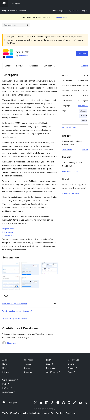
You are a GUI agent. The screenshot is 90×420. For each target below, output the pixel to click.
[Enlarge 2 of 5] (16, 279)
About (5, 360)
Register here (8, 229)
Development (49, 66)
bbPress (7, 388)
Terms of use (8, 236)
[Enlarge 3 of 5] (35, 265)
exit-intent (83, 116)
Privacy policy (8, 232)
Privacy (5, 372)
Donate (72, 368)
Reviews (19, 66)
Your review (67, 149)
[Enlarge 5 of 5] (54, 265)
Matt (5, 384)
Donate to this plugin (71, 193)
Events (71, 364)
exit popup (83, 111)
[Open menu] (86, 3)
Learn (48, 360)
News (4, 364)
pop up (84, 120)
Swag (71, 372)
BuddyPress (8, 392)
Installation (33, 66)
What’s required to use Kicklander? (17, 311)
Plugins (27, 368)
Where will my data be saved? (15, 318)
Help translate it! (61, 17)
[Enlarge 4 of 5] (35, 280)
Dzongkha (12, 403)
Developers (51, 368)
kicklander (23, 55)
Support (84, 66)
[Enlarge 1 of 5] (16, 265)
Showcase (28, 360)
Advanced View (69, 127)
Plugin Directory (8, 11)
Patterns (28, 372)
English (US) (83, 106)
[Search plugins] (27, 25)
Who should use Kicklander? (14, 304)
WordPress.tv (53, 372)
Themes (27, 364)
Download (82, 54)
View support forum (70, 171)
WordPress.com (10, 380)
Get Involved (73, 360)
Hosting (5, 368)
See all (85, 149)
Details (8, 66)
